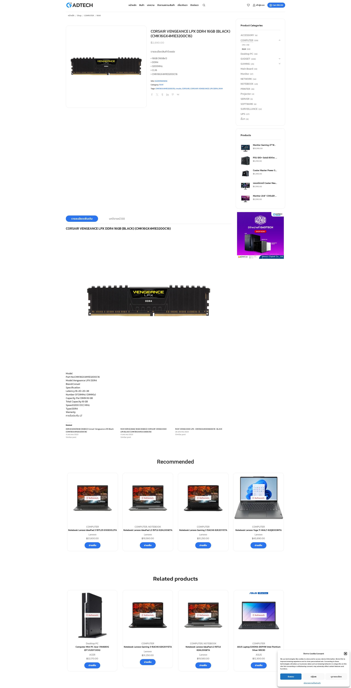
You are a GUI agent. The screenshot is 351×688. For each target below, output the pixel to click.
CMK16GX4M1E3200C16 (165, 88)
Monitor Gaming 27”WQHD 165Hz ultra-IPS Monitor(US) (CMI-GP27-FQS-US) (265, 145)
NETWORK (246, 79)
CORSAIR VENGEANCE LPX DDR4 (204, 88)
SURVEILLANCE (249, 109)
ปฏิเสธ (313, 676)
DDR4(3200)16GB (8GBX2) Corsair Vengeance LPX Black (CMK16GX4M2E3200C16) (90, 430)
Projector (246, 94)
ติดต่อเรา (194, 5)
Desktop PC (247, 54)
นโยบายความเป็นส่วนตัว (312, 683)
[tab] (82, 218)
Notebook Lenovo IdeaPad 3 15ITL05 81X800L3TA (92, 530)
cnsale (178, 88)
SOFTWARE (247, 104)
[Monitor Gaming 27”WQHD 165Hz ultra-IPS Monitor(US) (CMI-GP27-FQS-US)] (245, 148)
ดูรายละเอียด (336, 676)
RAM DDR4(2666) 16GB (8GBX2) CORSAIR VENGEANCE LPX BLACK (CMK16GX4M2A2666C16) (144, 430)
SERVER (245, 99)
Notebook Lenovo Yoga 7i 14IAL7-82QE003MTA (258, 530)
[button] (345, 653)
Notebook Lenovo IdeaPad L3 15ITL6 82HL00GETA (147, 530)
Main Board (247, 69)
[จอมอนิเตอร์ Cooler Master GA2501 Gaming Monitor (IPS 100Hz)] (245, 186)
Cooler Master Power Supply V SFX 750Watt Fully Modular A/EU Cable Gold (265, 170)
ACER (92, 654)
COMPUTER (89, 15)
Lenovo (92, 534)
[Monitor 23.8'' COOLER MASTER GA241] (245, 199)
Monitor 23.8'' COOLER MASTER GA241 (265, 195)
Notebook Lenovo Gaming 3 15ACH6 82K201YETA (203, 530)
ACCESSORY (247, 35)
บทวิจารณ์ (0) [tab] (117, 219)
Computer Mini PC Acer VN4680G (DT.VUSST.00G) (92, 648)
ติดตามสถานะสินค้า (166, 5)
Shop (79, 15)
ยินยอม (291, 676)
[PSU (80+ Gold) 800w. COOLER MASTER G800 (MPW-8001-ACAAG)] (245, 160)
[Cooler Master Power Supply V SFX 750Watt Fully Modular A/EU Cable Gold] (245, 173)
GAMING (245, 64)
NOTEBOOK (247, 84)
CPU (243, 44)
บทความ (151, 5)
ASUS (259, 654)
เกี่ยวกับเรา (183, 5)
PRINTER (245, 89)
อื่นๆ (243, 119)
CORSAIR (186, 88)
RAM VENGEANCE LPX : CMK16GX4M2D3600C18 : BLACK (198, 429)
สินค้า (141, 5)
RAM (99, 15)
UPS (243, 114)
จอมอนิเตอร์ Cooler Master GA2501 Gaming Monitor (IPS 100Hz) (265, 183)
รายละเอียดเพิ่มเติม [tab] (82, 219)
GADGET (245, 59)
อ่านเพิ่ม (92, 545)
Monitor (245, 74)
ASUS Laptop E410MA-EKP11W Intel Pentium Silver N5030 (259, 648)
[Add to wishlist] (112, 596)
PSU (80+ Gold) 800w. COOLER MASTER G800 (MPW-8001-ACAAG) (265, 157)
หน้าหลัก (132, 5)
